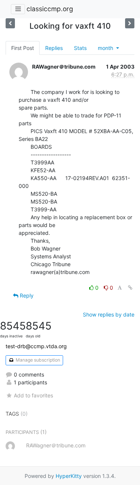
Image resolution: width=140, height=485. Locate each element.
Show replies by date (108, 314)
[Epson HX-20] (129, 23)
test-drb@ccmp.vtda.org (36, 346)
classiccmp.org (50, 9)
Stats (80, 48)
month (106, 48)
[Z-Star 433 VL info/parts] (10, 23)
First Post (22, 48)
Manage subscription (37, 360)
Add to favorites (33, 395)
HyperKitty (69, 476)
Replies (54, 48)
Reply (26, 295)
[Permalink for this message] (130, 287)
